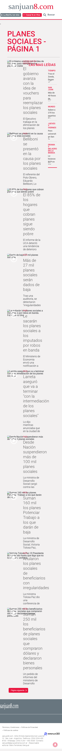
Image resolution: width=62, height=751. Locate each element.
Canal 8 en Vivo (33, 15)
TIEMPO (52, 70)
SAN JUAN (50, 88)
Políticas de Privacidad (29, 727)
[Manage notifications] (55, 744)
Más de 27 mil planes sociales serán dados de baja (31, 275)
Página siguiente (17, 690)
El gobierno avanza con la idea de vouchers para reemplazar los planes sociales (33, 90)
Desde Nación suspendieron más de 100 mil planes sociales (35, 457)
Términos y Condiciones (10, 727)
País (25, 133)
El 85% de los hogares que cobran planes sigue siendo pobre (31, 214)
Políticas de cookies (11, 730)
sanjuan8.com (7, 736)
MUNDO (51, 106)
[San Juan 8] (9, 709)
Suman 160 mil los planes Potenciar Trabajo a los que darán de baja (32, 515)
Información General (29, 62)
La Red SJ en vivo (11, 15)
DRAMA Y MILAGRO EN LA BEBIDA (52, 148)
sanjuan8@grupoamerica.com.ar (14, 743)
